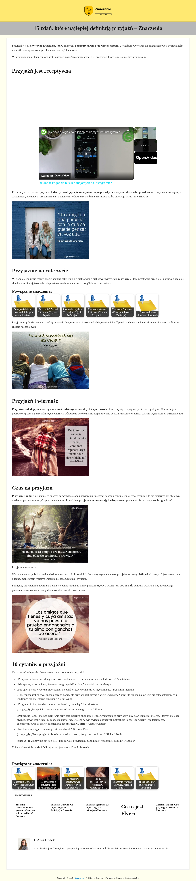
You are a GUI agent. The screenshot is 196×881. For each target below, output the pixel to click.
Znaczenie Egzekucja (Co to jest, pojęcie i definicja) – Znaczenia (97, 807)
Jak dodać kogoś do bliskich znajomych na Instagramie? (84, 132)
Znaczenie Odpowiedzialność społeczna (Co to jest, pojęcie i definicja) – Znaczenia (25, 810)
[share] (127, 130)
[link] (44, 132)
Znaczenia (79, 878)
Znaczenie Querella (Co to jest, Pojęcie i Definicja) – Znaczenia (62, 807)
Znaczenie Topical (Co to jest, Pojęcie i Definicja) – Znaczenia (168, 807)
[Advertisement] (98, 98)
